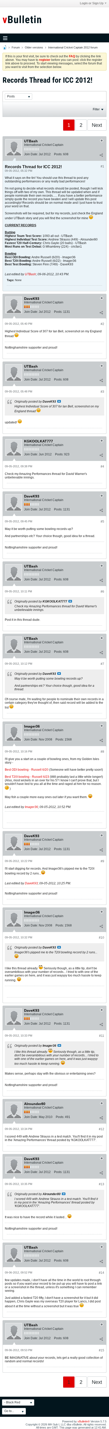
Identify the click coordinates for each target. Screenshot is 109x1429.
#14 (101, 1273)
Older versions (34, 47)
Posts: (58, 154)
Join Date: (31, 154)
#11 (101, 1036)
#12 (101, 1129)
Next (97, 125)
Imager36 (31, 807)
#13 (101, 1184)
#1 (102, 166)
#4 (102, 466)
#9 (102, 861)
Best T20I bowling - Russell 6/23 (27, 777)
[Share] (101, 155)
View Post (59, 401)
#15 (101, 1350)
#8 (102, 751)
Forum (16, 47)
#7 (102, 664)
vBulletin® (84, 1421)
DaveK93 (31, 883)
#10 (101, 937)
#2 (102, 324)
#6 (102, 591)
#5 (102, 521)
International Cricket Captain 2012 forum (73, 47)
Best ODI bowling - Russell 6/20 (26, 769)
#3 (102, 391)
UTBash (30, 274)
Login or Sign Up (91, 3)
